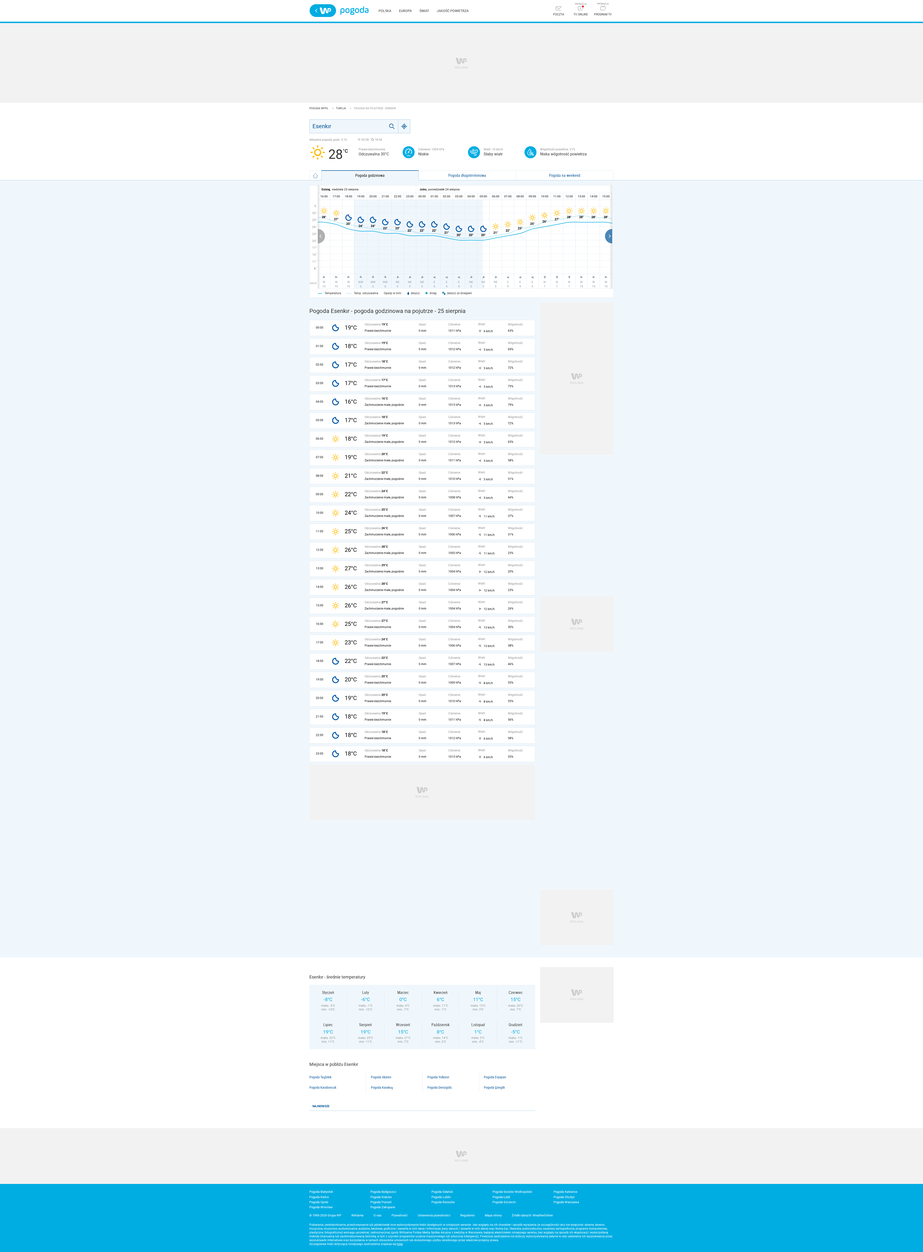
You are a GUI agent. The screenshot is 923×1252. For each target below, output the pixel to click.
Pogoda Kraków (381, 1197)
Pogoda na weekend (564, 175)
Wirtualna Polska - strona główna (322, 10)
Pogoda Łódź (501, 1197)
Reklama (357, 1215)
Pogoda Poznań (381, 1202)
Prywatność (400, 1215)
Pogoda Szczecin (504, 1202)
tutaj (400, 1244)
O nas (377, 1215)
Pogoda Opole (318, 1202)
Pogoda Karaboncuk (322, 1087)
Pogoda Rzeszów (443, 1202)
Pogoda (354, 10)
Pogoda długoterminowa (467, 175)
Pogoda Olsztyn (564, 1197)
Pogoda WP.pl (319, 108)
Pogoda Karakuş (382, 1087)
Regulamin (467, 1215)
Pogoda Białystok (321, 1192)
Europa (405, 11)
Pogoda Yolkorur (438, 1077)
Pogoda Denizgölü (439, 1087)
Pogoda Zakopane (382, 1207)
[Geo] (404, 126)
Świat (424, 11)
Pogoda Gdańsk (442, 1192)
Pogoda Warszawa (566, 1202)
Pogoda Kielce (319, 1197)
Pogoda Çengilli (494, 1087)
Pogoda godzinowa (370, 175)
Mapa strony (493, 1215)
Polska (385, 11)
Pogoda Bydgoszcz (383, 1192)
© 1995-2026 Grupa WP (325, 1215)
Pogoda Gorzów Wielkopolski (512, 1192)
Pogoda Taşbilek (320, 1077)
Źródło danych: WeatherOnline (532, 1215)
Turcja (341, 108)
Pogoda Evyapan (495, 1077)
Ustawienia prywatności (434, 1215)
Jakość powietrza (453, 11)
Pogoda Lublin (441, 1197)
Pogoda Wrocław (321, 1207)
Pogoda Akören (381, 1077)
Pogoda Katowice (565, 1192)
